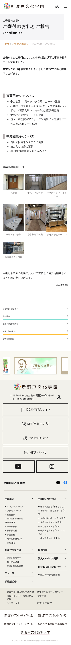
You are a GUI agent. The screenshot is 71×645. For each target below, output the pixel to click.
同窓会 (10, 543)
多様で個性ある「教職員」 (51, 522)
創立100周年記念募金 (50, 574)
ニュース (9, 573)
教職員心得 (12, 530)
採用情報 (43, 549)
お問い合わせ (38, 452)
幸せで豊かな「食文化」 (50, 538)
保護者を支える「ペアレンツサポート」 (52, 532)
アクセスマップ (14, 510)
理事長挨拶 (12, 526)
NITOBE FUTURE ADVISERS (14, 520)
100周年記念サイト (38, 409)
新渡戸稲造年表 (14, 557)
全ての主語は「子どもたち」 (52, 506)
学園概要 (9, 498)
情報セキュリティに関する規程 (20, 597)
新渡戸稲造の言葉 (15, 565)
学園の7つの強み (47, 498)
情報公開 (11, 514)
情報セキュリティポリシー (50, 591)
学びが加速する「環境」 (50, 526)
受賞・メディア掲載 (48, 558)
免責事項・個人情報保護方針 (20, 591)
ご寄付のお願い (20, 43)
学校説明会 (11, 581)
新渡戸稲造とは (13, 549)
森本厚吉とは (13, 562)
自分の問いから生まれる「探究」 (52, 512)
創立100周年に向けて (49, 566)
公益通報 (41, 596)
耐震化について (44, 603)
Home (6, 43)
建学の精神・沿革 (14, 538)
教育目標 (11, 534)
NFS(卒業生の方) (38, 424)
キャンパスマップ (15, 506)
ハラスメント (13, 603)
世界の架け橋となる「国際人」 (53, 518)
